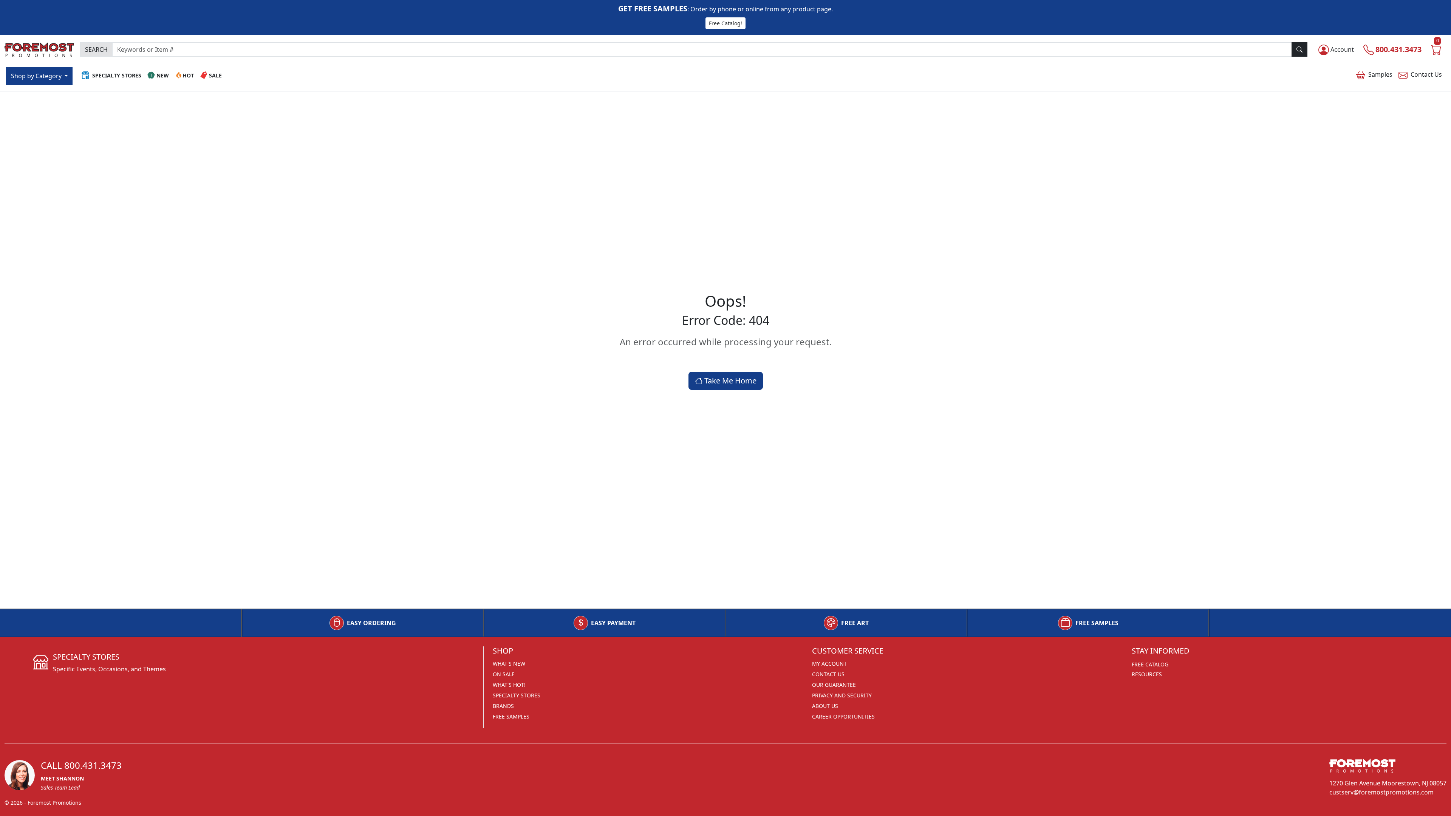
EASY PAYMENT (613, 623)
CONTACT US (828, 674)
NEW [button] (162, 75)
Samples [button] (1380, 74)
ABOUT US (825, 705)
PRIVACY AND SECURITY (842, 695)
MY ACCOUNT (829, 663)
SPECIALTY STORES (516, 695)
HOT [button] (188, 75)
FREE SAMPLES (1096, 623)
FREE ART (855, 623)
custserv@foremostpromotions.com (1381, 792)
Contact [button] (1426, 74)
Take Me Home (729, 381)
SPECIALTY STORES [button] (116, 75)
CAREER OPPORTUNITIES (843, 716)
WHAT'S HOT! (509, 684)
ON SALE (504, 674)
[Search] (1299, 49)
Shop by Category (37, 76)
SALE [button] (215, 75)
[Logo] (39, 49)
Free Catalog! (725, 23)
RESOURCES (1147, 674)
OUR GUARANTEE (834, 684)
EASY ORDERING (371, 623)
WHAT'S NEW (509, 663)
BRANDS (503, 705)
